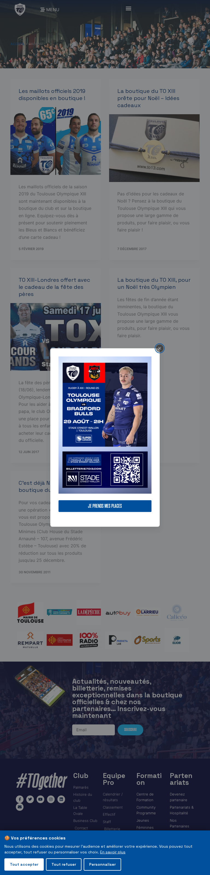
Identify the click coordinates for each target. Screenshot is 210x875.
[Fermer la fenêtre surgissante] (160, 348)
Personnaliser (102, 864)
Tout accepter (24, 864)
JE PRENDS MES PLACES (105, 506)
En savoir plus (113, 852)
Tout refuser (63, 864)
